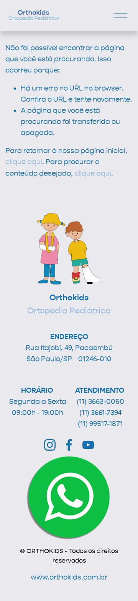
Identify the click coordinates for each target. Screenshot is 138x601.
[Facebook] (69, 445)
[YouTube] (88, 445)
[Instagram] (50, 445)
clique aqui (23, 162)
